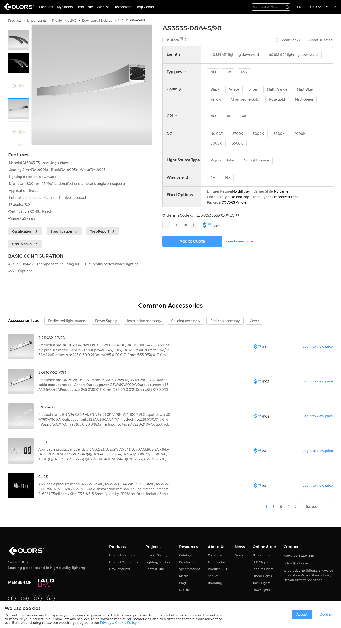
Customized (122, 7)
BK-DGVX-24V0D (51, 338)
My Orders (65, 7)
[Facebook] (12, 598)
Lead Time (85, 7)
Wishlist (103, 7)
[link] (14, 20)
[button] (166, 225)
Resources (188, 547)
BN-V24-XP (46, 407)
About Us (216, 547)
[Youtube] (25, 598)
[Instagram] (38, 598)
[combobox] (271, 7)
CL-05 (43, 477)
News (240, 547)
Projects (153, 547)
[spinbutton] (176, 224)
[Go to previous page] (258, 506)
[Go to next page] (295, 506)
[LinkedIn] (51, 598)
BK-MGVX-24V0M (52, 372)
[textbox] (268, 6)
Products (46, 7)
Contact (291, 547)
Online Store (264, 547)
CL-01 (42, 442)
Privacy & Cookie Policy (118, 623)
